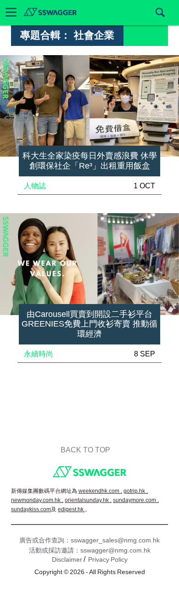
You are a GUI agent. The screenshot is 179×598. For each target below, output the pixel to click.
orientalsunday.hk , (88, 500)
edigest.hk (71, 509)
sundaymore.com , (136, 500)
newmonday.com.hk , (37, 500)
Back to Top (85, 450)
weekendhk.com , (100, 491)
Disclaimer (67, 559)
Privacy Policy (108, 559)
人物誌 (35, 186)
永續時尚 (38, 354)
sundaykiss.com (31, 509)
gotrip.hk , (135, 491)
